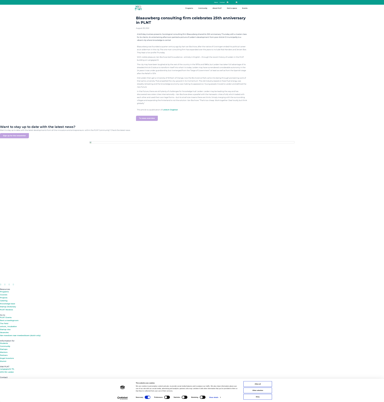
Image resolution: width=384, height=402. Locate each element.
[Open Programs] (194, 8)
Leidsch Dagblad (170, 110)
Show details (213, 397)
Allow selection (257, 390)
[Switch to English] (240, 2)
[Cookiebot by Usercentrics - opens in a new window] (122, 398)
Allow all (258, 384)
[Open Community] (208, 8)
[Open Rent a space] (238, 8)
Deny (258, 397)
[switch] (167, 397)
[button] (247, 2)
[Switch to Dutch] (230, 2)
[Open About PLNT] (223, 8)
